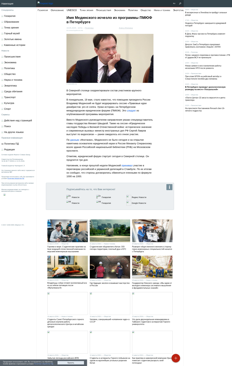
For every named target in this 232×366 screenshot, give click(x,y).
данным (74, 139)
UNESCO (72, 10)
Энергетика (179, 10)
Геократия (43, 10)
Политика (133, 10)
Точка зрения (86, 10)
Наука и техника (162, 10)
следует (131, 110)
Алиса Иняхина (126, 28)
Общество (146, 10)
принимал (127, 165)
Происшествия (103, 10)
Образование (57, 10)
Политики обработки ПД (43, 364)
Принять (70, 363)
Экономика (119, 10)
